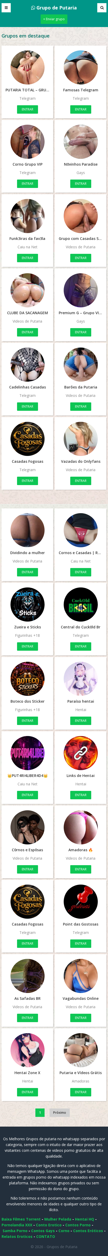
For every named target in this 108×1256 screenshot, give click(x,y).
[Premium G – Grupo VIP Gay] (80, 290)
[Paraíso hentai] (80, 679)
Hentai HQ (84, 1219)
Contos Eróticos (88, 1230)
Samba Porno (15, 1230)
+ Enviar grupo (54, 19)
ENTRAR (27, 109)
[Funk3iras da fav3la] (27, 216)
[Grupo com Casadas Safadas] (80, 216)
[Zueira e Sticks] (27, 604)
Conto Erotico (49, 1224)
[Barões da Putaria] (80, 365)
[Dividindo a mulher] (27, 530)
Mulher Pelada (57, 1219)
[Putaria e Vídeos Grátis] (80, 1050)
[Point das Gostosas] (80, 902)
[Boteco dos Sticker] (27, 679)
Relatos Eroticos (17, 1236)
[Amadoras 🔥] (80, 827)
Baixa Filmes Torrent (21, 1219)
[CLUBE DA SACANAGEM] (27, 290)
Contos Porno (78, 1224)
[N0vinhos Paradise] (80, 142)
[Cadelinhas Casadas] (27, 365)
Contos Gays (43, 1230)
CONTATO (45, 1236)
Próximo (59, 1112)
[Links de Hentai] (80, 753)
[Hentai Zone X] (27, 1050)
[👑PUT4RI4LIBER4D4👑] (27, 753)
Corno (63, 1230)
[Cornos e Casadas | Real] (80, 530)
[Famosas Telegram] (80, 67)
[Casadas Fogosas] (27, 439)
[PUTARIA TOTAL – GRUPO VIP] (27, 67)
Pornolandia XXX (17, 1224)
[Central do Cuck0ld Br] (80, 604)
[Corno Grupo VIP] (27, 142)
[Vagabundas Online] (80, 976)
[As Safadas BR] (27, 976)
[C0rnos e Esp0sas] (27, 827)
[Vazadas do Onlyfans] (80, 439)
